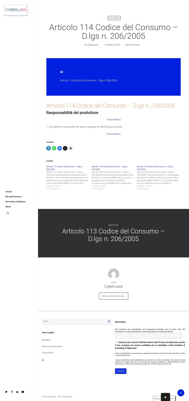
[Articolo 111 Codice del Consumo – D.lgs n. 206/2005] (69, 177)
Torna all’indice (113, 119)
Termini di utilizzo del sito (52, 346)
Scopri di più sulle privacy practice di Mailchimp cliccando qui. (148, 364)
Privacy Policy (47, 353)
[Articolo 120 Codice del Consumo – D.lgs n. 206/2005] (159, 177)
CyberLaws (93, 44)
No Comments (132, 44)
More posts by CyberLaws (113, 296)
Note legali (46, 340)
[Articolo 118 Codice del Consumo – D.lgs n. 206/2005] (114, 177)
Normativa (114, 18)
